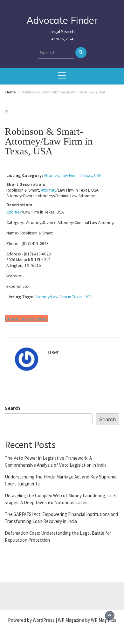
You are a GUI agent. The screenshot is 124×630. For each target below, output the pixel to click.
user (53, 352)
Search (12, 408)
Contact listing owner (26, 318)
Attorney (48, 190)
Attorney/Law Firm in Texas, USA (72, 175)
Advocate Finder (62, 20)
